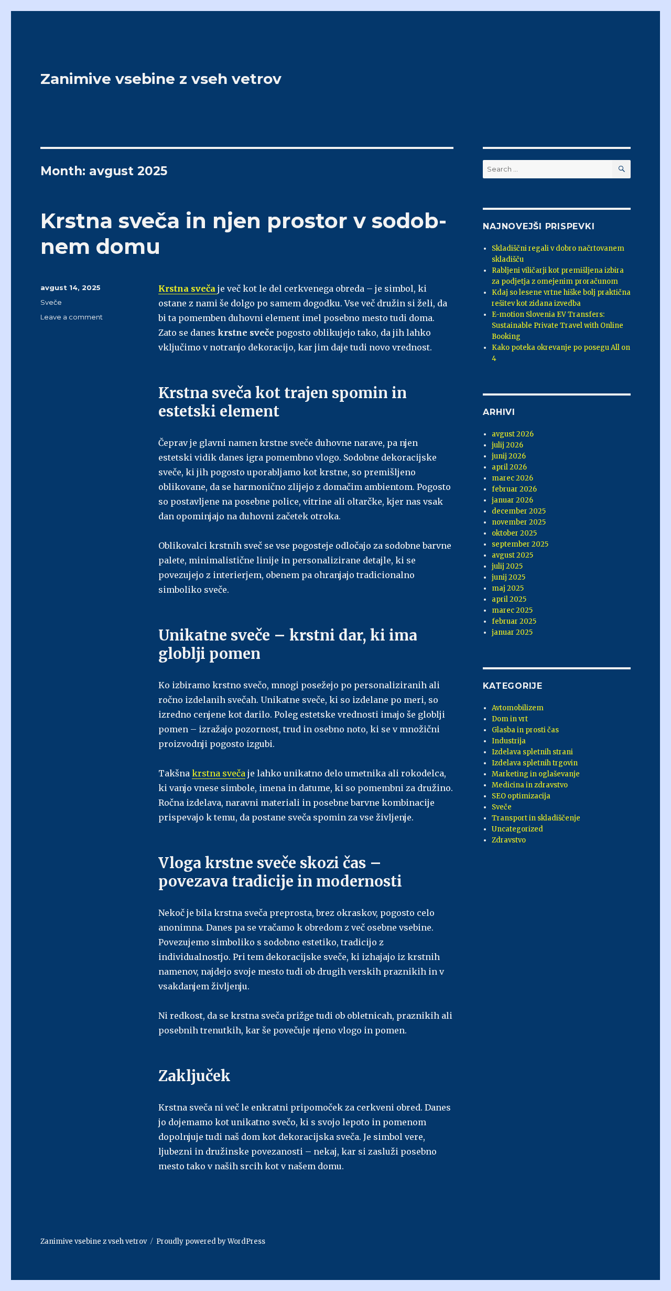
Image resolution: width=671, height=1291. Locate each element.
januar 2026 (512, 500)
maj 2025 (508, 588)
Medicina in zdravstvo (530, 785)
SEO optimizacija (521, 796)
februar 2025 (514, 621)
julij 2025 (507, 566)
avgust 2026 (513, 434)
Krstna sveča (186, 288)
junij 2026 (509, 456)
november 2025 (519, 522)
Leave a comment (71, 317)
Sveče (51, 302)
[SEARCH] (621, 169)
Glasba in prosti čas (525, 729)
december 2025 (519, 511)
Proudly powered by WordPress (210, 1241)
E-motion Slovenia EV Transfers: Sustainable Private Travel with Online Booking (557, 325)
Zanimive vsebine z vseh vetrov (161, 79)
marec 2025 (512, 610)
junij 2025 (508, 577)
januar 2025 (512, 632)
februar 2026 (514, 489)
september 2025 (520, 544)
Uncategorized (517, 829)
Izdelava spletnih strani (532, 752)
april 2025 (509, 599)
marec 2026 (512, 478)
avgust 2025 (512, 555)
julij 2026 (507, 445)
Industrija (509, 741)
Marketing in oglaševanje (536, 774)
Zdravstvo (509, 840)
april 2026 (509, 467)
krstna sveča (218, 773)
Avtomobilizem (518, 707)
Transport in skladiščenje (536, 818)
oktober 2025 (514, 533)
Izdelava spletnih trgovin (535, 763)
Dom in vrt (510, 718)
